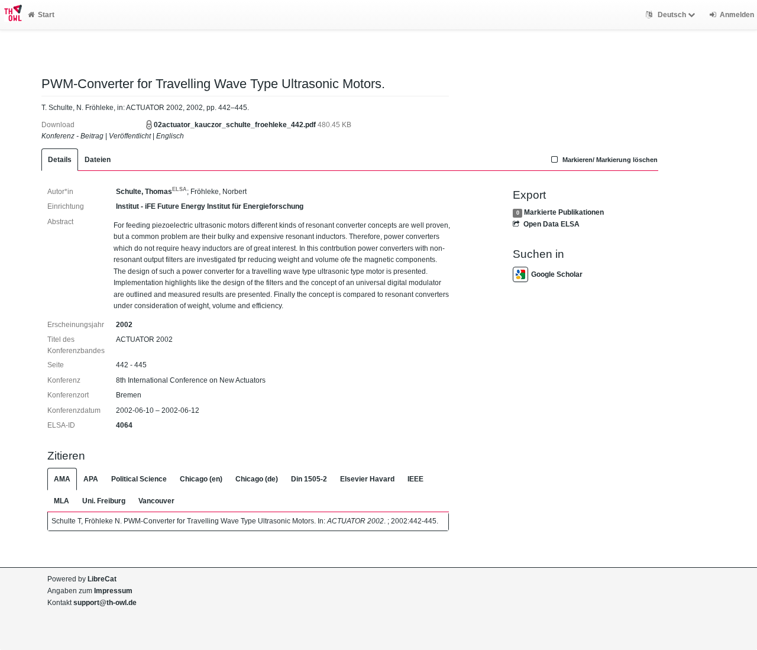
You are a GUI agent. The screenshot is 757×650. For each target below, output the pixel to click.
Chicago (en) (201, 479)
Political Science (139, 479)
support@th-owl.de (105, 603)
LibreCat (102, 579)
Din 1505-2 (309, 479)
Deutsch (672, 15)
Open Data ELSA (551, 224)
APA (90, 479)
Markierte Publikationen (564, 212)
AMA (62, 479)
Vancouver (156, 501)
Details (60, 160)
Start (46, 15)
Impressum (113, 591)
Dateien (98, 160)
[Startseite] (11, 15)
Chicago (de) (256, 479)
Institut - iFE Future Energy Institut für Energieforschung (209, 206)
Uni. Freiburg (103, 501)
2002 (124, 325)
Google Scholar (557, 274)
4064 (124, 425)
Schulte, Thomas (151, 191)
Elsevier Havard (367, 479)
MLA (61, 501)
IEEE (415, 479)
